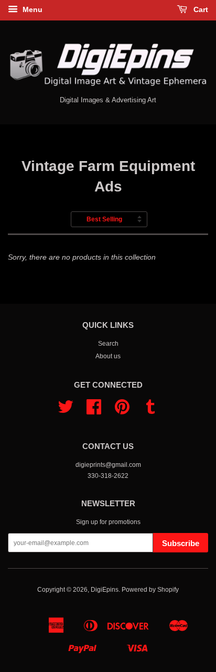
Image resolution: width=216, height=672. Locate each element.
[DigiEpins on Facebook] (94, 410)
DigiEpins (104, 589)
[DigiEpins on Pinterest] (122, 410)
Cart (199, 9)
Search (108, 343)
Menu (31, 9)
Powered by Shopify (150, 589)
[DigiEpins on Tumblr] (150, 410)
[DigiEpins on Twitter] (65, 410)
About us (108, 356)
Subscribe (180, 543)
